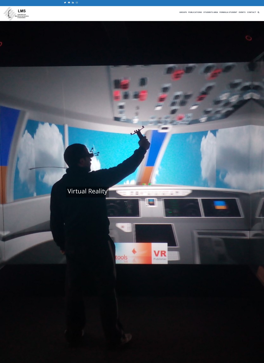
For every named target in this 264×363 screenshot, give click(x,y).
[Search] (258, 12)
